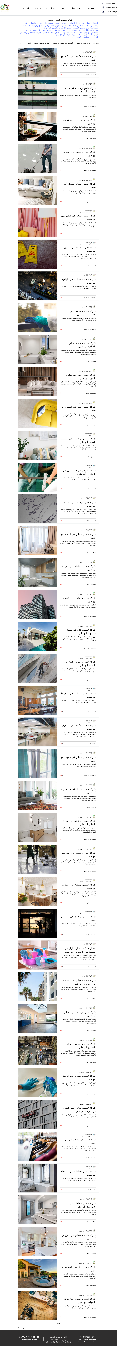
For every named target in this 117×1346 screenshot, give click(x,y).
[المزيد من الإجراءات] (60, 52)
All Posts (96, 43)
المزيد (29, 43)
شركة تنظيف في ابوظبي (83, 43)
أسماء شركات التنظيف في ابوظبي (63, 43)
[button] (20, 43)
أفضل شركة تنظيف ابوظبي (42, 43)
